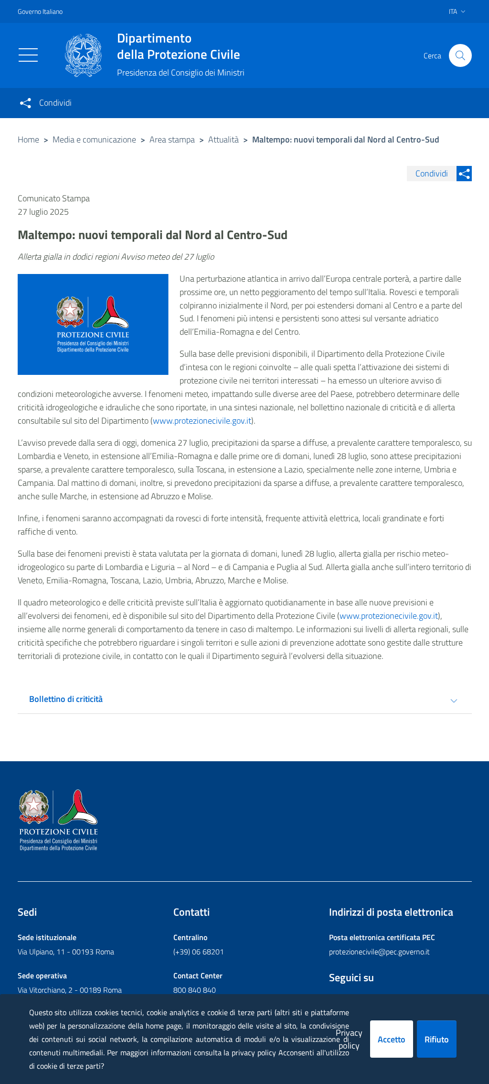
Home (28, 139)
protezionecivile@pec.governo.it (379, 951)
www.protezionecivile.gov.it (202, 420)
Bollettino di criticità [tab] (66, 698)
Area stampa (172, 139)
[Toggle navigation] (28, 55)
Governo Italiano (40, 11)
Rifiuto (437, 1039)
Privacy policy (349, 1039)
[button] (460, 55)
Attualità (223, 139)
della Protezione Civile (178, 46)
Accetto (391, 1039)
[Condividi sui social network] (25, 102)
